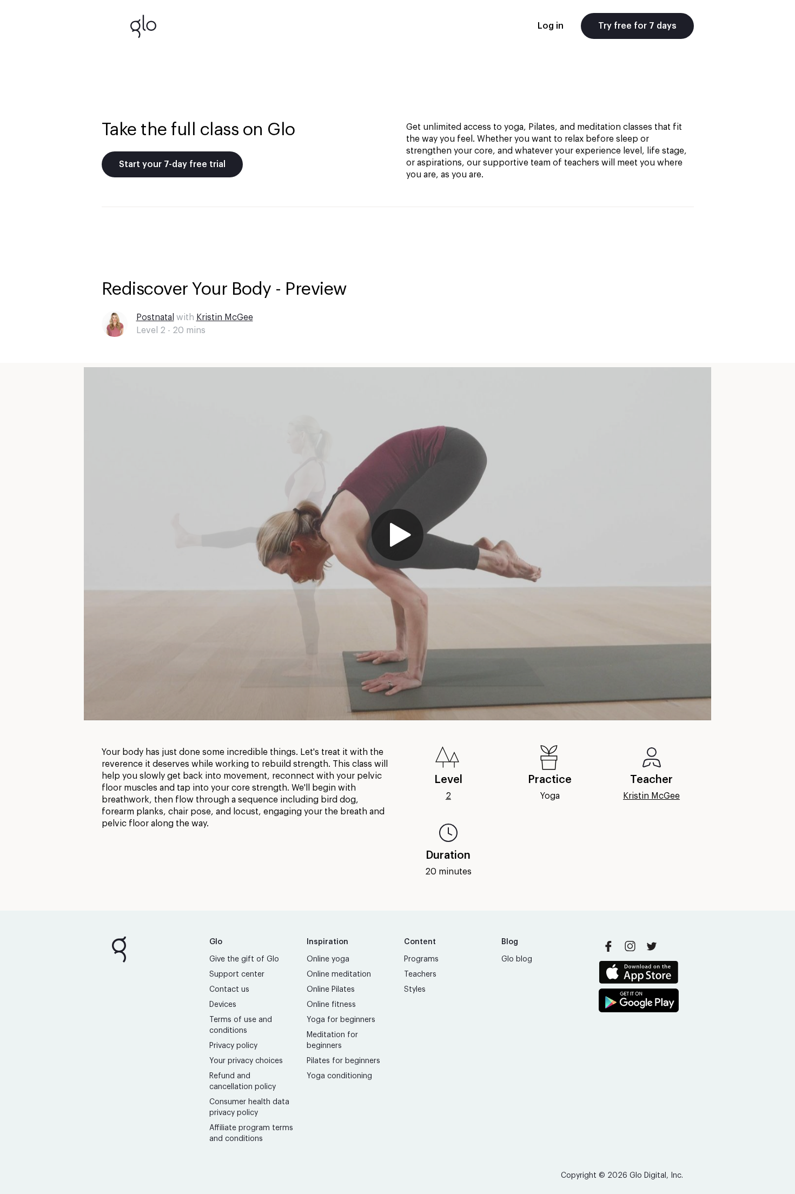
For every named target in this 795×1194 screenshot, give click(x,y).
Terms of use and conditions (240, 1025)
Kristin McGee (224, 317)
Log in (551, 26)
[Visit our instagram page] (630, 946)
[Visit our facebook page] (608, 946)
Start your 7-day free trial (172, 164)
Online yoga (328, 959)
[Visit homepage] (143, 26)
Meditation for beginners (332, 1040)
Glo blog (516, 959)
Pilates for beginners (343, 1061)
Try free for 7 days (637, 26)
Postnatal (155, 317)
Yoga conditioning (339, 1076)
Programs (421, 959)
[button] (397, 543)
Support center (236, 974)
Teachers (420, 974)
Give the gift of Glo (244, 959)
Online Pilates (331, 989)
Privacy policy (233, 1046)
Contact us (229, 989)
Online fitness (331, 1005)
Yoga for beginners (341, 1020)
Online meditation (339, 974)
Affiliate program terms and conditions (251, 1133)
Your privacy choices (246, 1061)
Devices (222, 1005)
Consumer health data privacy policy (249, 1107)
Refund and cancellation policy (242, 1081)
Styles (415, 989)
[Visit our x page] (651, 946)
